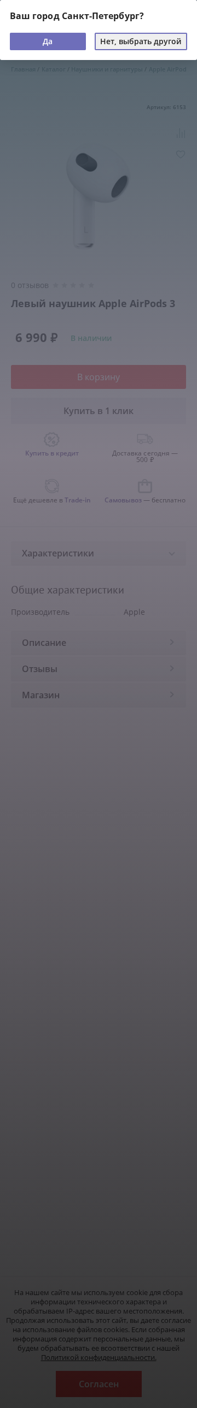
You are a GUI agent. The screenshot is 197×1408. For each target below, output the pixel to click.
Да (48, 41)
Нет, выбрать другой (140, 41)
